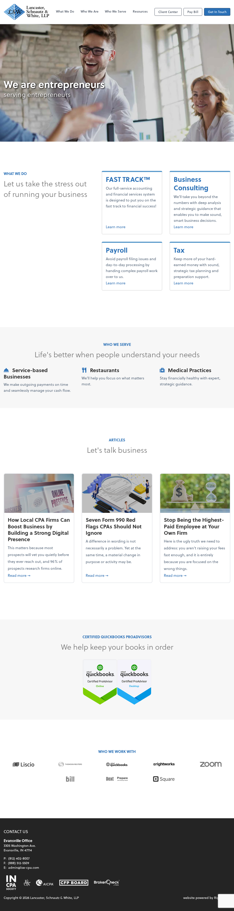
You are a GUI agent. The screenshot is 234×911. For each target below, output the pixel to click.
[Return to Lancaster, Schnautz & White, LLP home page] (26, 12)
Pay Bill (192, 11)
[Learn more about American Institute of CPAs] (45, 882)
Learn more (129, 226)
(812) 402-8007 (18, 858)
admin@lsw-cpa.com (23, 867)
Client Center (168, 11)
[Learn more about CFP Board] (73, 883)
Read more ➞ (39, 575)
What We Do (65, 11)
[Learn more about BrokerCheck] (107, 882)
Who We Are (89, 11)
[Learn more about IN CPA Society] (11, 882)
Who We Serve (115, 11)
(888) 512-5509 (18, 863)
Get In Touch (217, 11)
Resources (140, 11)
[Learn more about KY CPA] (26, 882)
